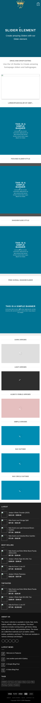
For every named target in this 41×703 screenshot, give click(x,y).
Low (28, 682)
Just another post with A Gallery (17, 658)
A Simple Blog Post (12, 664)
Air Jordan (18, 682)
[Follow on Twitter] (10, 640)
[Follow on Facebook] (3, 640)
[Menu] (2, 4)
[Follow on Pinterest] (16, 640)
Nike (32, 682)
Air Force (11, 682)
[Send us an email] (13, 640)
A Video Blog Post (12, 669)
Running (4, 685)
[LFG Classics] (20, 4)
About (9, 697)
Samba (10, 685)
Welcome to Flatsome (13, 653)
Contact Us (30, 697)
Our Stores (16, 697)
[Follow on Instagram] (6, 640)
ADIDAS (4, 682)
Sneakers (16, 685)
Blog (23, 697)
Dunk (24, 682)
